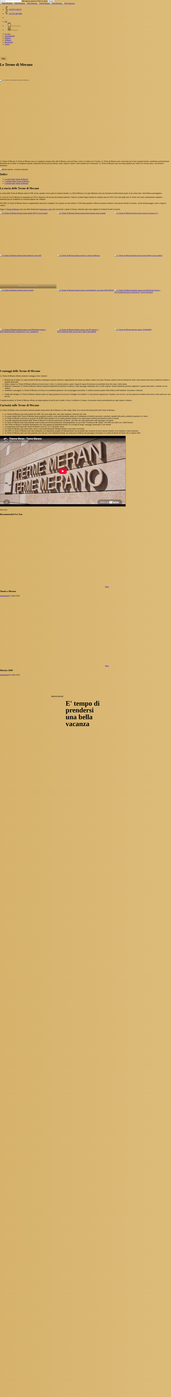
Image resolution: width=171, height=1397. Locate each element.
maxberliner (4, 596)
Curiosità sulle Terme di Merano (16, 183)
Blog (3, 58)
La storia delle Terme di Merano (16, 179)
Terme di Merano (12, 209)
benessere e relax (46, 209)
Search (51, 1)
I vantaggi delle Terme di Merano (17, 181)
